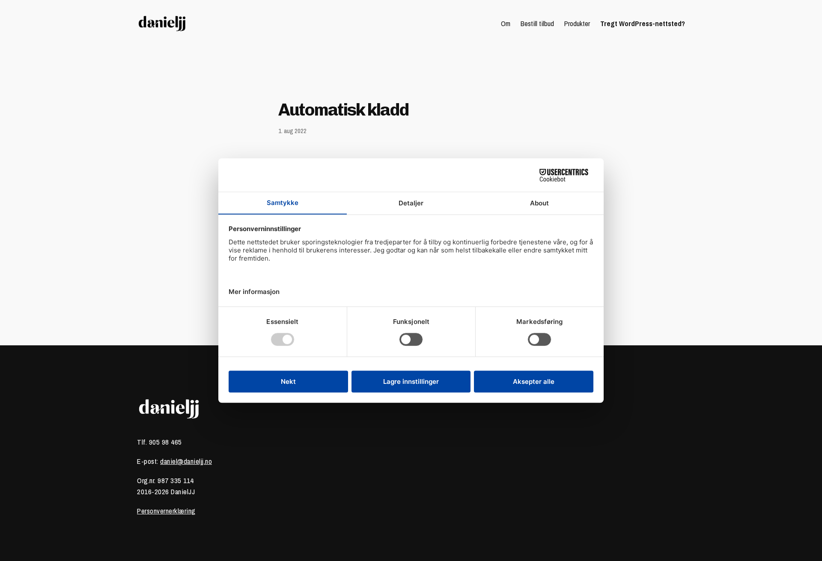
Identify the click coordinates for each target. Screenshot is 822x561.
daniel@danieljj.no (186, 461)
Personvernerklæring (166, 511)
